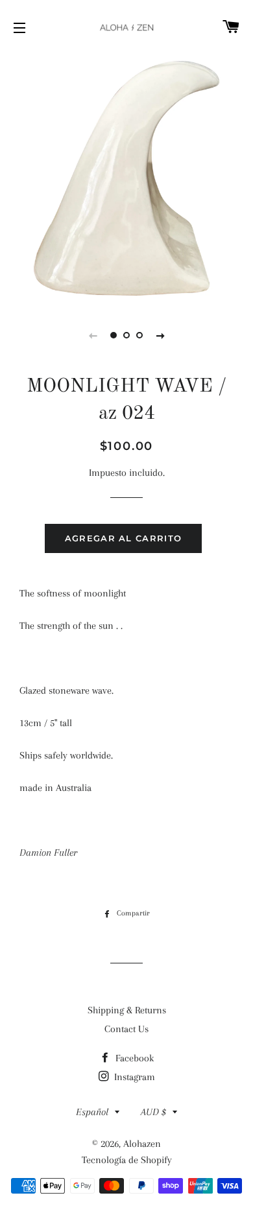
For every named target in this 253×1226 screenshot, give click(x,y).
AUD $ (153, 1112)
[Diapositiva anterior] (92, 335)
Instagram (133, 1077)
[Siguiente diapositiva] (160, 335)
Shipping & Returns (127, 1010)
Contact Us (126, 1029)
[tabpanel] (126, 178)
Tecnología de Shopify (127, 1160)
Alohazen (142, 1143)
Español (92, 1112)
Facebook (133, 1058)
